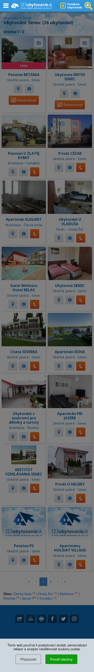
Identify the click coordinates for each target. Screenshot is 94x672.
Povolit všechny (61, 659)
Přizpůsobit (28, 659)
